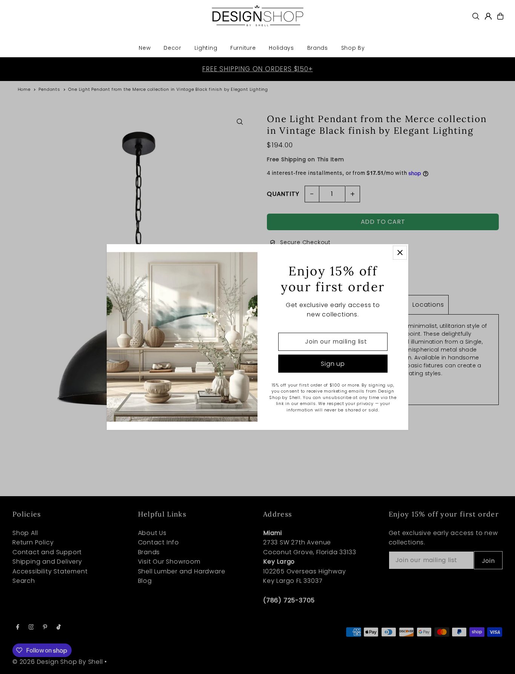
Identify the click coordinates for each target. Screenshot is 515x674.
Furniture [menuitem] (243, 48)
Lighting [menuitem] (206, 48)
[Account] (488, 16)
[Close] (399, 252)
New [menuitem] (144, 48)
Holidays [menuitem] (281, 48)
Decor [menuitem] (172, 48)
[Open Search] (475, 16)
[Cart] (500, 16)
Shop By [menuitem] (353, 48)
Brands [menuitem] (317, 48)
